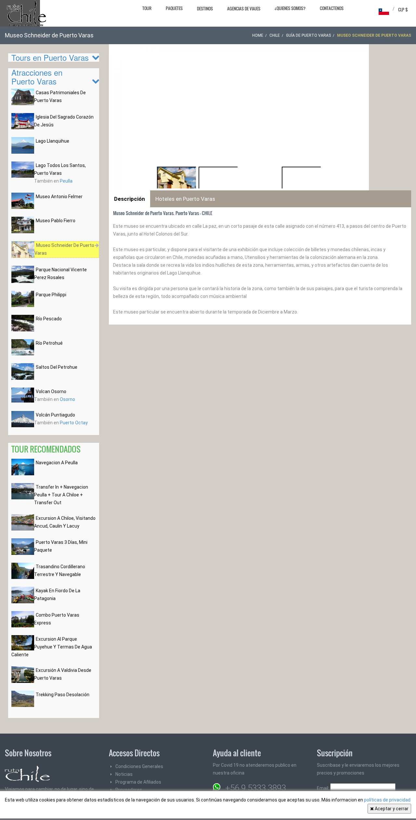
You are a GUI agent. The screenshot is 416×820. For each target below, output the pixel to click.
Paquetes (174, 8)
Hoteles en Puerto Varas (185, 199)
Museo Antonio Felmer (59, 196)
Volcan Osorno (51, 391)
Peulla (66, 181)
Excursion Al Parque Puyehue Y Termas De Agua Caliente (51, 646)
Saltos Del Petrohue (56, 367)
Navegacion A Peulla (57, 462)
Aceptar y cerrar (391, 808)
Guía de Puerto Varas (308, 35)
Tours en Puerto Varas (50, 57)
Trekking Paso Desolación (62, 694)
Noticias (124, 774)
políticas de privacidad (387, 799)
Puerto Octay (74, 422)
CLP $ (403, 9)
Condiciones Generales (139, 766)
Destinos (205, 8)
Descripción (129, 199)
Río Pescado (49, 318)
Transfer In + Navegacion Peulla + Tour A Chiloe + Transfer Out (61, 494)
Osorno (67, 399)
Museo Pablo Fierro (55, 220)
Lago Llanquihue (52, 141)
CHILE (274, 35)
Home (257, 35)
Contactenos (332, 8)
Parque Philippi (51, 294)
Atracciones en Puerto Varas (36, 76)
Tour (146, 8)
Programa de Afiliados (138, 782)
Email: (323, 788)
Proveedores (128, 789)
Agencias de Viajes (243, 8)
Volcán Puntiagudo (55, 414)
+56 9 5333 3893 (255, 788)
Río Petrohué (49, 343)
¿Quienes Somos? (290, 8)
